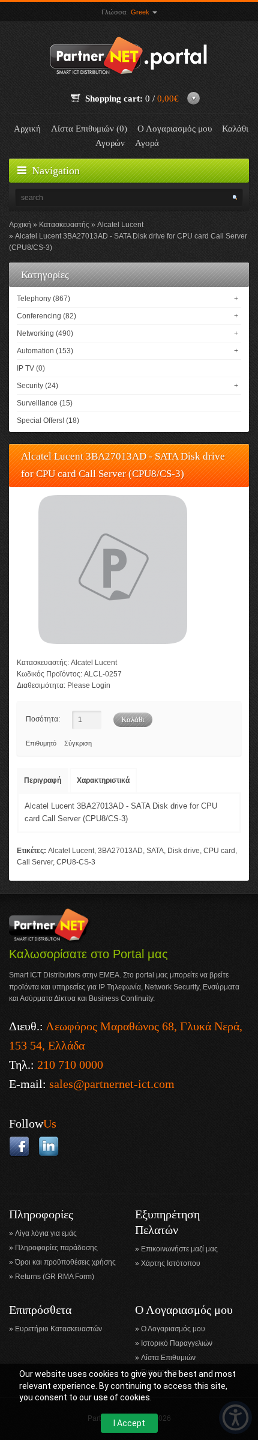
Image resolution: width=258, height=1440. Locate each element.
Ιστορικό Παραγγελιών (176, 1343)
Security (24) (37, 385)
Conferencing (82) (46, 316)
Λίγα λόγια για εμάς (46, 1233)
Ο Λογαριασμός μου (174, 128)
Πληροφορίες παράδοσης (56, 1248)
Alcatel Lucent (120, 224)
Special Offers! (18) (48, 420)
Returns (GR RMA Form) (54, 1276)
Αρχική (27, 128)
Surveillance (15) (45, 403)
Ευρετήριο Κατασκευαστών (58, 1329)
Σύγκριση (78, 743)
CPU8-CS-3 (75, 862)
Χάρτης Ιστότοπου (170, 1263)
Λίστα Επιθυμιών (168, 1357)
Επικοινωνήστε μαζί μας (179, 1249)
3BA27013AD (120, 850)
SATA (155, 850)
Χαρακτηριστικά (103, 780)
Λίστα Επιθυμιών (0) (89, 128)
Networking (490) (45, 333)
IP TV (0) (31, 368)
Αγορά (147, 143)
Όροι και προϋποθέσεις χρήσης (65, 1262)
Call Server (35, 862)
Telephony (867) (43, 298)
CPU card (219, 850)
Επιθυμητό (41, 743)
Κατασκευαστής (64, 224)
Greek (141, 12)
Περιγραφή (42, 780)
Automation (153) (45, 351)
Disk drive (183, 850)
